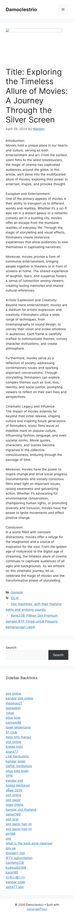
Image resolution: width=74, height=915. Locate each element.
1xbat (10, 713)
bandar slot (14, 780)
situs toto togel (17, 771)
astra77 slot (15, 887)
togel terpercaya (18, 727)
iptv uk (11, 848)
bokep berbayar (18, 785)
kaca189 (12, 872)
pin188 (10, 834)
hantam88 (13, 722)
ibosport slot (15, 853)
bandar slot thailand (21, 810)
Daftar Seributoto (19, 766)
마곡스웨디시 (15, 877)
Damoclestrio (21, 9)
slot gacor (13, 800)
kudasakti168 (16, 868)
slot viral (12, 819)
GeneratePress (37, 909)
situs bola (13, 718)
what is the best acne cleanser (29, 843)
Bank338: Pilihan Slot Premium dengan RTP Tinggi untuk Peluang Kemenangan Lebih (32, 621)
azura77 (12, 751)
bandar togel (15, 761)
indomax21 (14, 703)
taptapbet (13, 708)
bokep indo (14, 747)
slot (8, 839)
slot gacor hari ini (19, 824)
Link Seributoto (17, 756)
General (17, 592)
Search (11, 647)
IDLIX (15, 598)
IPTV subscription (19, 858)
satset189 (13, 814)
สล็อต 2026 (14, 790)
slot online (13, 693)
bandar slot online (19, 698)
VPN (9, 776)
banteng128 (15, 863)
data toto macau (18, 737)
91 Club (11, 732)
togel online (14, 805)
